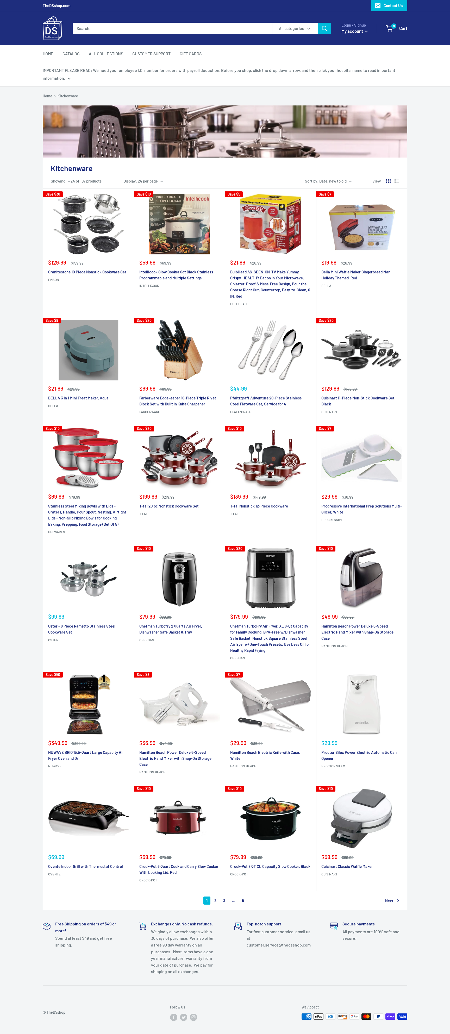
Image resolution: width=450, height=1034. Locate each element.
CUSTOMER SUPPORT (151, 53)
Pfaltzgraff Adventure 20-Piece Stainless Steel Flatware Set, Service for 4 (266, 401)
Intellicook (149, 286)
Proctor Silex (333, 766)
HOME (48, 53)
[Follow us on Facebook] (173, 1017)
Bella (326, 286)
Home (47, 96)
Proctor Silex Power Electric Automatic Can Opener (359, 755)
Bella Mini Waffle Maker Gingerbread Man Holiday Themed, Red (355, 275)
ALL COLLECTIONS (106, 53)
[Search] (324, 28)
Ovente (54, 874)
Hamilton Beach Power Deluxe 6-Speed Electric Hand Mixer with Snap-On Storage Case (357, 632)
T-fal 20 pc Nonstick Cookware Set (169, 506)
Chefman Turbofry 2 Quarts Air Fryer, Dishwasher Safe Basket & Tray (170, 629)
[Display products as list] (397, 181)
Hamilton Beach (334, 646)
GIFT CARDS (191, 53)
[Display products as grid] (388, 181)
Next (389, 900)
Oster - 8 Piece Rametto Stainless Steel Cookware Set (81, 629)
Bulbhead (238, 304)
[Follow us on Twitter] (183, 1017)
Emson (53, 280)
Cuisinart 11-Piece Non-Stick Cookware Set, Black (358, 401)
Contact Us (393, 5)
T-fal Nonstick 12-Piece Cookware (259, 506)
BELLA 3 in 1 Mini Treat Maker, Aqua (78, 398)
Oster (53, 640)
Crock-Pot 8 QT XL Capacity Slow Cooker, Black (270, 866)
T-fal (143, 514)
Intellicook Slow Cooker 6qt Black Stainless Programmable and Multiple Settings (176, 275)
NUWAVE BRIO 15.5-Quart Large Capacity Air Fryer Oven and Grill (86, 755)
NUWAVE (54, 766)
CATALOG (71, 53)
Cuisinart (329, 412)
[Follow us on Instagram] (193, 1017)
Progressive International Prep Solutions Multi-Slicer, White (361, 509)
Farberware (149, 412)
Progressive (332, 520)
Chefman (146, 640)
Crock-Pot (148, 880)
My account (352, 31)
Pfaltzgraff (240, 412)
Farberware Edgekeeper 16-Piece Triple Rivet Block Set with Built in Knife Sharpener (177, 401)
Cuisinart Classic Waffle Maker (347, 866)
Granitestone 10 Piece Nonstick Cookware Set (87, 272)
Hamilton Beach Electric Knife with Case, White (265, 755)
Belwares (56, 532)
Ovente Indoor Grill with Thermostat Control (85, 866)
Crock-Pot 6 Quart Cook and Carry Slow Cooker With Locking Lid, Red (178, 869)
